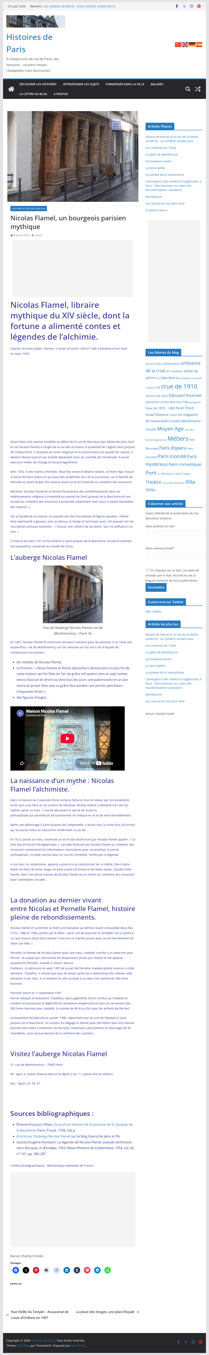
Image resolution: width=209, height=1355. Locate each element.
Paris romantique (185, 464)
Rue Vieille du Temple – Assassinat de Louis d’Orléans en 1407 (40, 1315)
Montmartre (191, 420)
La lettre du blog (33, 94)
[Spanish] (199, 44)
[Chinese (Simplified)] (178, 44)
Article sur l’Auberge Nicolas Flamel (43, 1136)
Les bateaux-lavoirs (159, 161)
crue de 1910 (179, 386)
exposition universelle (161, 402)
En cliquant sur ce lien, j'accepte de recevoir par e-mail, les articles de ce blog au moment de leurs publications (172, 575)
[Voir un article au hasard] (198, 89)
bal (159, 378)
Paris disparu (172, 448)
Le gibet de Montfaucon (162, 154)
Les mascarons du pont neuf (165, 203)
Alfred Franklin (154, 364)
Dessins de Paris (157, 396)
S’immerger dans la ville (125, 84)
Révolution (168, 473)
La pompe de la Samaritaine (165, 175)
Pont (151, 472)
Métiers (178, 438)
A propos (61, 94)
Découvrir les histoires (38, 84)
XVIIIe (150, 490)
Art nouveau (174, 371)
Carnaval (196, 378)
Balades (157, 84)
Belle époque (183, 378)
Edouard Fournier (185, 395)
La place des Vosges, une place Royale (105, 1312)
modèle (175, 421)
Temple (186, 473)
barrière (168, 377)
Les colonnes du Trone (161, 148)
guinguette (195, 402)
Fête (186, 402)
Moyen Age (170, 428)
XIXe (190, 481)
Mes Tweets (154, 611)
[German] (192, 44)
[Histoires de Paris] (11, 89)
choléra (150, 387)
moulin (151, 429)
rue (159, 473)
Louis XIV (175, 415)
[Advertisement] (73, 268)
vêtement (179, 482)
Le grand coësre (156, 210)
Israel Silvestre (157, 414)
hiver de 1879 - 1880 (160, 408)
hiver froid (185, 407)
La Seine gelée (155, 168)
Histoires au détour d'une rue (28, 208)
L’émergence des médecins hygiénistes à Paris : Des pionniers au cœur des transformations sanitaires (173, 185)
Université (167, 482)
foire (179, 402)
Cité (157, 387)
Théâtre (153, 482)
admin (38, 235)
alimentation (171, 364)
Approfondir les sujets (81, 84)
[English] (185, 44)
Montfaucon (154, 197)
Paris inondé (172, 456)
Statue (178, 473)
